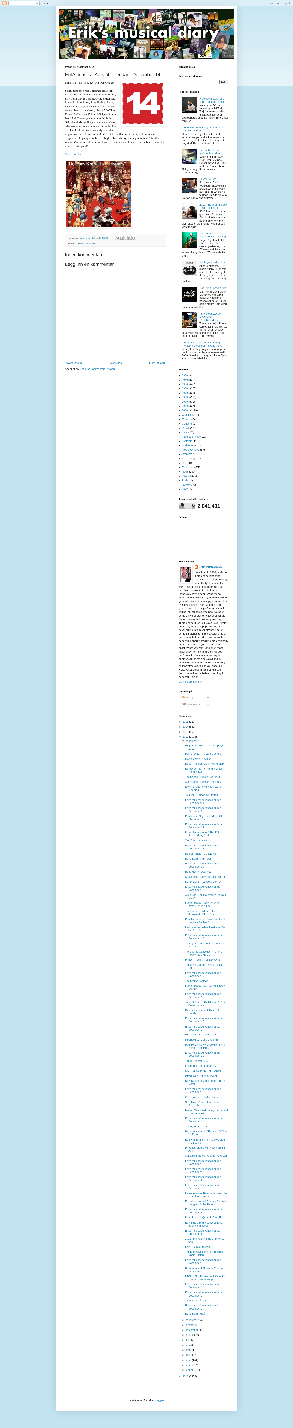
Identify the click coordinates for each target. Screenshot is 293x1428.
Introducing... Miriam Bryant (201, 1075)
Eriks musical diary (210, 566)
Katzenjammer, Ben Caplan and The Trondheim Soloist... (206, 1195)
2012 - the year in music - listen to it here (213, 206)
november (192, 1320)
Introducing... (189, 458)
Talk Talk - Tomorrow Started (201, 794)
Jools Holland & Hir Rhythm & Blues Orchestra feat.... (206, 1004)
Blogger (159, 1400)
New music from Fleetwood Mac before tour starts (203, 1224)
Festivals (187, 441)
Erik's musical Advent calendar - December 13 (203, 1054)
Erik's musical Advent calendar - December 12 (203, 1091)
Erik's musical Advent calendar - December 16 (203, 996)
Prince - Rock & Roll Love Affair (203, 959)
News (185, 471)
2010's (186, 410)
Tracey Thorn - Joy (196, 1126)
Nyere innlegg (74, 362)
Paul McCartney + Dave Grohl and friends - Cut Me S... (205, 921)
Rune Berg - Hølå (195, 1313)
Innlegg (188, 697)
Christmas (90, 243)
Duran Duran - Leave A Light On (203, 881)
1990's (186, 401)
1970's (186, 392)
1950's (186, 384)
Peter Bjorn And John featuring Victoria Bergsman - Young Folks (203, 344)
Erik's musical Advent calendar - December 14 (203, 1028)
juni (188, 1345)
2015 (186, 721)
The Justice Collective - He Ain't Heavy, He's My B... (203, 953)
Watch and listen (74, 154)
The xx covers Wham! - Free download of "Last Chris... (201, 913)
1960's (186, 388)
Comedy (187, 419)
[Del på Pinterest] (133, 238)
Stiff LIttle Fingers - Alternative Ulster (206, 1155)
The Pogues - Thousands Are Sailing (212, 235)
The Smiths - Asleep (196, 980)
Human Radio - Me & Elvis (200, 853)
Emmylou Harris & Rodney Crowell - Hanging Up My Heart (206, 1203)
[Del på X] (125, 238)
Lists (184, 462)
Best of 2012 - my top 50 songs (203, 753)
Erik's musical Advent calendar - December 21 (203, 847)
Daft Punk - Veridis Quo (213, 288)
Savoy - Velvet (207, 179)
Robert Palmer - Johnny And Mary (204, 763)
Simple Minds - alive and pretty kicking (211, 152)
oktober (190, 1325)
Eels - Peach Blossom (198, 1246)
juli (188, 1340)
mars (189, 1360)
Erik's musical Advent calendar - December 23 (203, 810)
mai (188, 1350)
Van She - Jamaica (196, 840)
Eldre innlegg (157, 362)
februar (190, 1365)
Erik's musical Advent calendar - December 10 (203, 1162)
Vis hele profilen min (190, 681)
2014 (186, 726)
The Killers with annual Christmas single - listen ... (204, 1253)
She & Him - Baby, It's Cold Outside (205, 876)
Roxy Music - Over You (198, 871)
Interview (187, 454)
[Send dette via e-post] (117, 238)
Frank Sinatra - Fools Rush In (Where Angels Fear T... (202, 905)
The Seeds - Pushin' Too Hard (202, 776)
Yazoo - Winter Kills (196, 1060)
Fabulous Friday (191, 436)
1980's (80, 243)
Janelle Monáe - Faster (198, 1300)
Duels (185, 427)
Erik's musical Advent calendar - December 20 (203, 865)
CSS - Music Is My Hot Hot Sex (203, 1071)
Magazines (188, 467)
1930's (186, 375)
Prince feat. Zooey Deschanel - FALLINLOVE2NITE (210, 317)
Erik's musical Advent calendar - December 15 (203, 1020)
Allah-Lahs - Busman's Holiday (203, 781)
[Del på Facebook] (129, 238)
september (192, 1329)
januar (190, 1370)
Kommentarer (192, 704)
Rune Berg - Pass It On (198, 858)
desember (192, 741)
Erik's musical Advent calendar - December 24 (203, 802)
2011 (186, 1376)
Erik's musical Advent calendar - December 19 (203, 888)
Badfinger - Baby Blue (212, 262)
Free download (190, 449)
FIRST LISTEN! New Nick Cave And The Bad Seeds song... (206, 1278)
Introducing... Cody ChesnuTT (202, 1039)
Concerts (187, 423)
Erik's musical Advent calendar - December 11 (203, 1120)
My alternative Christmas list (201, 1034)
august (190, 1335)
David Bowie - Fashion (198, 758)
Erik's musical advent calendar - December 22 (203, 826)
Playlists (187, 476)
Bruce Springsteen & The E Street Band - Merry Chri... (204, 834)
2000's (186, 406)
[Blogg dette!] (121, 238)
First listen (188, 445)
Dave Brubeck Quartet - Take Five (204, 1217)
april (188, 1355)
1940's (186, 379)
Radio (185, 480)
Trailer (185, 489)
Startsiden (116, 362)
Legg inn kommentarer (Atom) (97, 368)
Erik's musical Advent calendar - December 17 (203, 975)
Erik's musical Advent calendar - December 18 (203, 937)
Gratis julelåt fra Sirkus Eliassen (203, 1097)
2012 (186, 736)
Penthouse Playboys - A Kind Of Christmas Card (203, 818)
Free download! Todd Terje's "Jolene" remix (211, 100)
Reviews (187, 484)
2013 (186, 731)
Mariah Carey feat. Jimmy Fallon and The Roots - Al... (206, 1112)
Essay (185, 432)
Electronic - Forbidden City (200, 1065)
